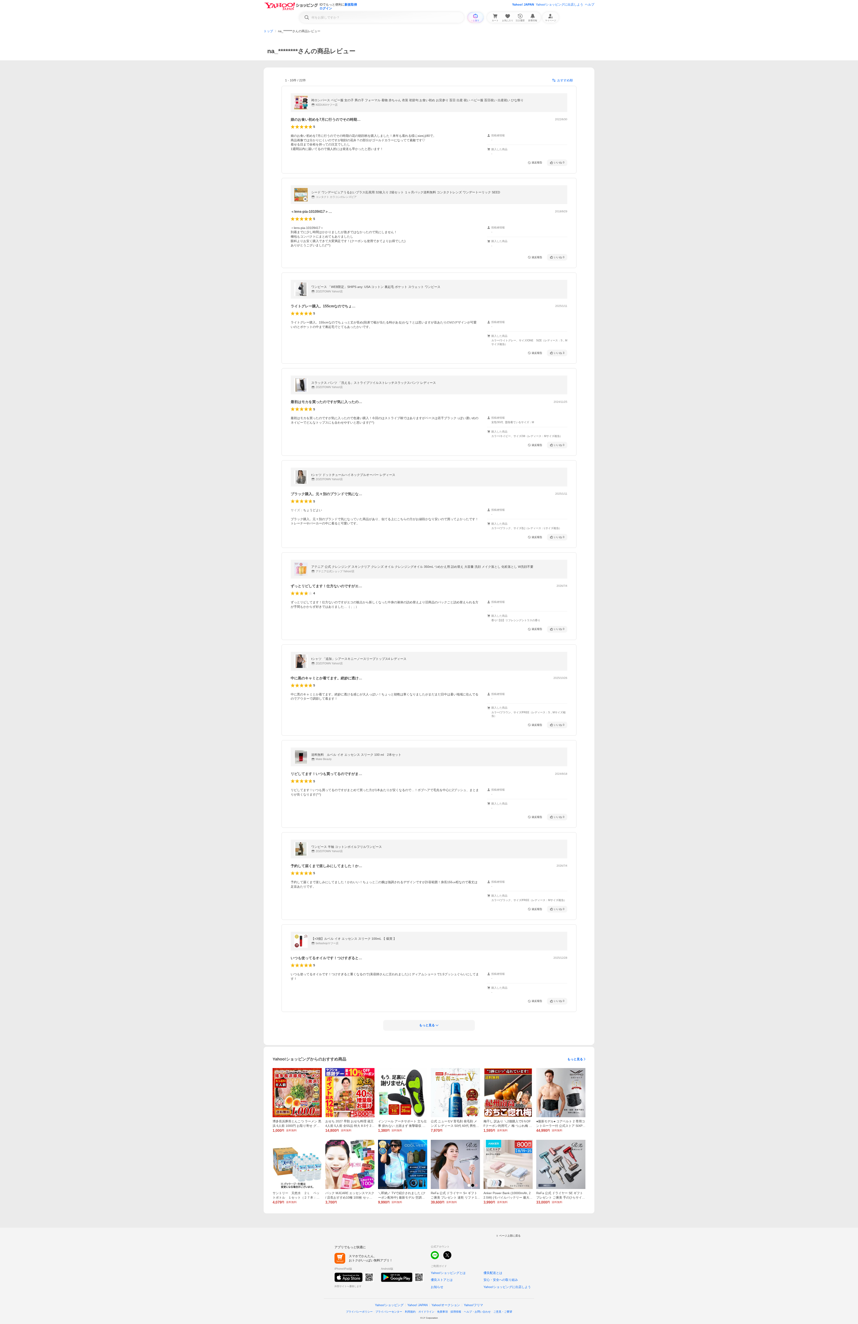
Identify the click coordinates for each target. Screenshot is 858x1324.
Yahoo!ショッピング (389, 1305)
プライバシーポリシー (359, 1311)
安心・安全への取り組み (501, 1280)
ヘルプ (589, 4)
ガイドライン (426, 1311)
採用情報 (455, 1311)
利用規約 (410, 1311)
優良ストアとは (442, 1280)
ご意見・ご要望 (502, 1311)
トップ (268, 31)
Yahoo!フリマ (473, 1305)
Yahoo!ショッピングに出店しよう (559, 4)
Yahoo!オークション (445, 1305)
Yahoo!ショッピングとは (448, 1273)
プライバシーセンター (388, 1311)
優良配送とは (493, 1273)
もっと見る (575, 1059)
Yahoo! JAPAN (523, 4)
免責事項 (442, 1311)
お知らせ (437, 1287)
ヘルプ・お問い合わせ (477, 1311)
